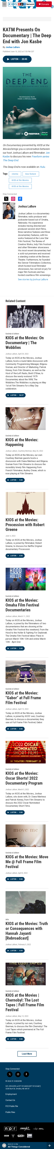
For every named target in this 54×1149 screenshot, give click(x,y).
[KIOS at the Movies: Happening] (26, 418)
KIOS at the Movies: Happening (22, 442)
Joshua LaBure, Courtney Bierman (19, 451)
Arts (7, 919)
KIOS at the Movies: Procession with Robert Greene (25, 524)
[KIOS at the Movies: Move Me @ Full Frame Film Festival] (26, 835)
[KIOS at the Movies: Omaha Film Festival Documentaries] (26, 579)
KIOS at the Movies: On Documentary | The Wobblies (25, 342)
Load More (27, 1053)
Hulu (42, 166)
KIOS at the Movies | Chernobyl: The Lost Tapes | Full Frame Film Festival (25, 1002)
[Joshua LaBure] (9, 210)
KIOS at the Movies (20, 180)
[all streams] (50, 1145)
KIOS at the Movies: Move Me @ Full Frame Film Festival (27, 861)
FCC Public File (12, 1106)
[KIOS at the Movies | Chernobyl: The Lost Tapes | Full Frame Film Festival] (26, 974)
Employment (11, 1094)
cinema (15, 174)
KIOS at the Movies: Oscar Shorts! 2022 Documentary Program (24, 778)
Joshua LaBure (13, 47)
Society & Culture (12, 334)
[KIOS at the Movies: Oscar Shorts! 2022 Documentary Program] (26, 752)
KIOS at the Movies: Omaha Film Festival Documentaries (22, 605)
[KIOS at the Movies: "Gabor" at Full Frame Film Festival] (26, 671)
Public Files (10, 1112)
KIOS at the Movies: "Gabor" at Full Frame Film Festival (23, 698)
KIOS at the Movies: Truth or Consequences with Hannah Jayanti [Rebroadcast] (27, 931)
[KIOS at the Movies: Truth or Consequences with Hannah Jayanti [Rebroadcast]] (26, 902)
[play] (4, 1145)
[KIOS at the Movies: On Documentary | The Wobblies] (26, 316)
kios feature (30, 174)
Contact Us (10, 1100)
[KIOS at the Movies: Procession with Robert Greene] (26, 503)
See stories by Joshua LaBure (33, 279)
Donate (45, 4)
